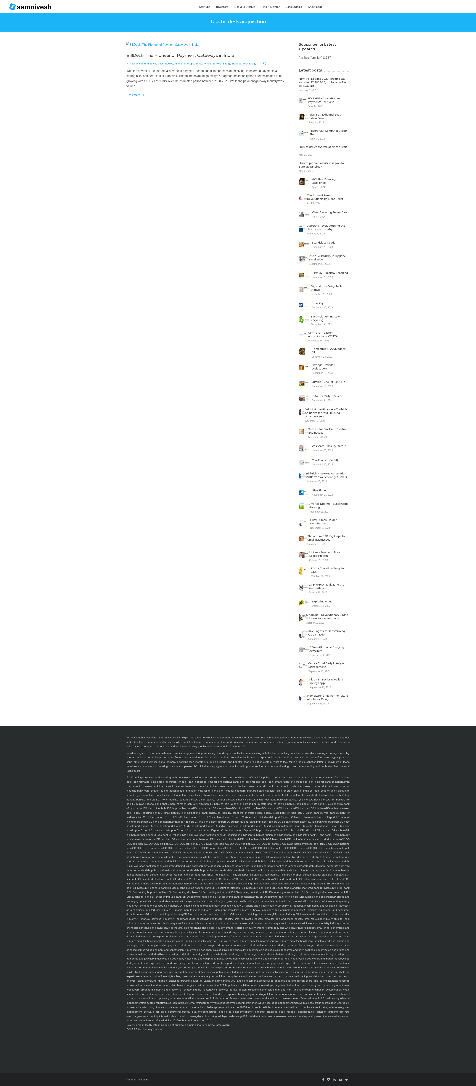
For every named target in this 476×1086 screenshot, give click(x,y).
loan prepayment (308, 994)
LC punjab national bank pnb (149, 803)
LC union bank (204, 799)
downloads (318, 971)
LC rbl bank (148, 817)
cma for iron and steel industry (283, 918)
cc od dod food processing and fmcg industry (180, 963)
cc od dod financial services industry (157, 967)
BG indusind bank (148, 812)
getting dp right (198, 989)
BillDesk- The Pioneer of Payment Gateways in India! (181, 55)
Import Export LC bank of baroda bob (295, 817)
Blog (134, 1036)
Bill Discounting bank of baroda (313, 896)
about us (331, 971)
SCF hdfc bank (217, 874)
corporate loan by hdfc (287, 856)
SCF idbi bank (267, 874)
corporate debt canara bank (279, 865)
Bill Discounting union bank (214, 892)
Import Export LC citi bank (276, 821)
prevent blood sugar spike (289, 1050)
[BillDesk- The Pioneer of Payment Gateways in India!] (206, 44)
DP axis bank (338, 834)
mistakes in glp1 (138, 1045)
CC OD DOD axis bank (294, 848)
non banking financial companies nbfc (175, 766)
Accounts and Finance (143, 63)
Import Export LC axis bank (194, 821)
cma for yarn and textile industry (155, 923)
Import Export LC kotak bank (185, 830)
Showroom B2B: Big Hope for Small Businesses (326, 537)
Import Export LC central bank (302, 825)
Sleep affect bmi (141, 1036)
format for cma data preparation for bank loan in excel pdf (172, 781)
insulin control (276, 1036)
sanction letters (241, 985)
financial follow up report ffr (190, 994)
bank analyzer (205, 976)
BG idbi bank (318, 808)
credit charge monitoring (188, 753)
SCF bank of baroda (220, 883)
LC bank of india (219, 803)
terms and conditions (233, 777)
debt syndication (233, 1002)
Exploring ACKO (322, 601)
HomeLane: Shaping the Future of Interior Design (327, 697)
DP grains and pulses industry (259, 905)
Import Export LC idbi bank (307, 821)
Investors (222, 7)
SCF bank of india (197, 883)
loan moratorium (279, 994)
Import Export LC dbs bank (219, 830)
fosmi (160, 1020)
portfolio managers (291, 737)
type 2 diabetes (209, 1036)
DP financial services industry (154, 918)
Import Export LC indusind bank (264, 825)
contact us (257, 971)
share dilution (188, 998)
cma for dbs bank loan (240, 786)
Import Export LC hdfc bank (173, 817)
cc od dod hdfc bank (328, 839)
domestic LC (316, 998)
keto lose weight (310, 1036)
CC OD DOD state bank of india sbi (237, 852)
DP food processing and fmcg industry (207, 914)
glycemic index (310, 1045)
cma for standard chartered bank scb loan (250, 790)
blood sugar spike (233, 1036)
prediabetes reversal (189, 1054)
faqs (337, 777)
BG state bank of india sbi (284, 812)
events (254, 976)
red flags (222, 1016)
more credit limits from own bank (320, 856)
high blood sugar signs (156, 1050)
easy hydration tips (221, 1036)
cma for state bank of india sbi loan (298, 790)
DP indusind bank (232, 834)
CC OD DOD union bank (178, 848)
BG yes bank (327, 812)
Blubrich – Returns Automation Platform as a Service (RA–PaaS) (326, 475)
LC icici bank (300, 803)
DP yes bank (160, 834)
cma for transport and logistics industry (308, 936)
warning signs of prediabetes (135, 1058)
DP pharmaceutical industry (188, 918)
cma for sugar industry (318, 918)
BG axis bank (331, 803)
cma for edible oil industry (240, 927)
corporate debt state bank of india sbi (289, 870)
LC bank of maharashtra (180, 803)
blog (178, 976)
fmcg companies (146, 746)
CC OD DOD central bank (147, 848)
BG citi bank (239, 808)
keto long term (199, 1036)
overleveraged (235, 1016)
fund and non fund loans (290, 989)
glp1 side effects (210, 1050)
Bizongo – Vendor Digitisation (323, 366)
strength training (321, 1045)
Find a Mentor (270, 7)
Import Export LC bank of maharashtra (155, 821)
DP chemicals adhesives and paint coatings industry (210, 905)
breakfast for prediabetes (140, 1050)
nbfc (234, 737)
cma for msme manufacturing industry (169, 932)
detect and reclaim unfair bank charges (169, 985)
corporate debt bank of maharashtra (187, 874)
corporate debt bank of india (148, 874)
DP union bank (270, 834)
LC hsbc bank (318, 799)
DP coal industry (213, 901)
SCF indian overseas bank (313, 879)
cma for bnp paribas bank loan (226, 781)
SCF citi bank (251, 874)
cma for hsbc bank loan (295, 786)
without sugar (180, 1036)
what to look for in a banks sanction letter (298, 761)
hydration (150, 1036)
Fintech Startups (184, 63)
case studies (189, 976)
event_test (169, 976)
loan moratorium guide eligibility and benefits (215, 761)
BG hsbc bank (286, 808)
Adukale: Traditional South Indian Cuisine (325, 116)
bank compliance (304, 1007)
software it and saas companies (322, 737)
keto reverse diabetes (297, 1036)
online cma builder (270, 976)
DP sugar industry (192, 901)
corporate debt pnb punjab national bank (156, 870)
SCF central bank (263, 879)
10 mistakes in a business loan (262, 1016)
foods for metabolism (263, 1045)
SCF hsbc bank (146, 883)
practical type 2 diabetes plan (237, 1050)
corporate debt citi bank (198, 861)
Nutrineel (129, 1036)
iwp (269, 980)
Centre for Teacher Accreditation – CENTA (322, 334)
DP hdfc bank (307, 830)
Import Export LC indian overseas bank (221, 825)
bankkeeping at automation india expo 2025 (182, 1024)
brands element (184, 777)
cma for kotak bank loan (286, 795)
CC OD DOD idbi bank (183, 843)
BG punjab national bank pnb (195, 812)
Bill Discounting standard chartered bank (295, 887)
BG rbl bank (220, 812)
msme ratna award (219, 1024)
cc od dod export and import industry (321, 958)
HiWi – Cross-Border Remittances (323, 521)
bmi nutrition (286, 1036)
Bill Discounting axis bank (280, 883)
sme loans (140, 761)
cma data (154, 753)
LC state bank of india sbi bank (275, 803)
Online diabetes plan (185, 1045)
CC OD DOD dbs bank (267, 848)
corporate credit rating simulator (300, 976)
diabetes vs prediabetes (254, 1050)
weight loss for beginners (196, 1050)
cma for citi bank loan (212, 786)
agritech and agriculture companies (238, 741)
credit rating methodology (329, 1007)
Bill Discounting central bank (247, 892)
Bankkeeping (134, 777)
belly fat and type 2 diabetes (306, 1050)
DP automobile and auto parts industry (280, 901)
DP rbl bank (175, 834)
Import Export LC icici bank (206, 817)
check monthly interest (154, 1016)
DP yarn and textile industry (240, 901)
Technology (249, 63)
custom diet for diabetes (175, 1054)
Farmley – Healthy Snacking (330, 273)
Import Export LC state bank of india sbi (247, 817)
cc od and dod (216, 994)
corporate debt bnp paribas (197, 870)
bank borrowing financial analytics (157, 980)
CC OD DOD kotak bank (238, 848)
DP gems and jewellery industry (230, 909)
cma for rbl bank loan (210, 790)
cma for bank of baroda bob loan (294, 781)
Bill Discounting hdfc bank (248, 883)
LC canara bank (185, 799)
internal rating (194, 1002)
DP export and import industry (164, 914)
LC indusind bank (242, 799)
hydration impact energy (161, 1036)
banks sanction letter (321, 1011)
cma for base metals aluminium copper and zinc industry (171, 940)
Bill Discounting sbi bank (256, 887)
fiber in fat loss (331, 1045)
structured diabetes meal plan (157, 1054)
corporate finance (173, 757)
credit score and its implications (239, 757)
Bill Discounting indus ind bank (282, 892)
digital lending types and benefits (218, 766)
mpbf (229, 985)
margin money (251, 1002)
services (148, 757)
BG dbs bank (254, 808)
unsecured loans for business (201, 757)
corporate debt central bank (214, 865)
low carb (129, 1045)
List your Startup (244, 7)
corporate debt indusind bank (179, 865)
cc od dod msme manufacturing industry (319, 954)
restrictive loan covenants (276, 998)
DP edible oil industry (289, 905)
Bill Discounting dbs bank (183, 892)
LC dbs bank (150, 799)
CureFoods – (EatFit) (325, 460)
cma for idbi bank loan (325, 786)
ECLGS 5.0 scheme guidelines (144, 1029)
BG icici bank (303, 808)
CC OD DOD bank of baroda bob (277, 852)
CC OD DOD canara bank (208, 848)
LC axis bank (202, 803)
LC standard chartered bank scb (321, 795)
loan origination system (258, 761)
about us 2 (156, 976)
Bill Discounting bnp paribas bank (148, 892)
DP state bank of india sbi (225, 839)
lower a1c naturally (277, 1045)
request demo (232, 971)
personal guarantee (192, 1011)
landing (240, 980)
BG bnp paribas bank (180, 808)
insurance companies (266, 737)
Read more (133, 94)
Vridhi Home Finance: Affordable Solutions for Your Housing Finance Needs (326, 413)
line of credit (253, 1007)
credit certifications (228, 998)
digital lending (255, 994)
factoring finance (154, 1007)
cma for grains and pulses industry (204, 927)
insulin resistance (321, 1036)
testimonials (252, 980)
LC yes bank (302, 799)
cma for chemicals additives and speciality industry (309, 923)
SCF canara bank (286, 874)
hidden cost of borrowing (182, 1016)
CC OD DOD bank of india (312, 852)
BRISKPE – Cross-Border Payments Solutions (324, 100)
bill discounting (253, 989)
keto (193, 1036)
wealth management (218, 737)
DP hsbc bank (145, 834)
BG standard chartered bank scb (248, 812)
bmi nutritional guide (174, 1041)
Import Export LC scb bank (283, 830)
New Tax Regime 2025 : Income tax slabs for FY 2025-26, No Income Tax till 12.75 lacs (322, 82)
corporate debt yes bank (288, 861)
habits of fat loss (159, 1045)
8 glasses (188, 1036)
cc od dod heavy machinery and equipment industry (195, 958)
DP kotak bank (306, 834)
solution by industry (276, 971)
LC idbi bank (334, 799)
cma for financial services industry (227, 940)
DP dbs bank (323, 834)
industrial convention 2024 (210, 985)
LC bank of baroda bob (243, 803)
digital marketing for (194, 737)
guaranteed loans (250, 998)
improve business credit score (310, 1002)
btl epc (275, 980)
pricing (245, 971)
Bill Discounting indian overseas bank (323, 892)
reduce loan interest (174, 1002)
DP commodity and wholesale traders (324, 905)
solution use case (299, 971)
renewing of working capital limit (223, 753)
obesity (154, 1041)
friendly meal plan (221, 1050)
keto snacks (185, 1041)
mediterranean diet (289, 1045)
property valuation (213, 1002)
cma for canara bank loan (148, 786)
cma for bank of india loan (171, 795)
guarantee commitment (159, 856)
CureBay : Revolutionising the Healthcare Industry (326, 227)
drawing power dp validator (196, 980)
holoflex (340, 994)
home (234, 856)
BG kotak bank (168, 812)
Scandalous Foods (323, 242)
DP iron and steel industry (165, 901)
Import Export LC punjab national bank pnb (235, 821)
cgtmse (293, 994)
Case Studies (294, 7)
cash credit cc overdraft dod (292, 757)
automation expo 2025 (232, 1007)
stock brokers (245, 737)
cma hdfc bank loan (267, 786)
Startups (204, 7)
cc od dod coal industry (257, 945)
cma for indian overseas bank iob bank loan (244, 795)
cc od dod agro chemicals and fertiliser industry (268, 954)
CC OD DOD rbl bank (265, 843)
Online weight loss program (201, 1045)
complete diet (215, 1045)
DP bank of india (277, 839)
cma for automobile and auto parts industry (201, 923)
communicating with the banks (261, 753)
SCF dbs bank (225, 879)
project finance (300, 998)
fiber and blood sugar (322, 1050)
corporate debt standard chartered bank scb (241, 870)
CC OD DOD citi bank (157, 843)
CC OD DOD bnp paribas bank (149, 852)
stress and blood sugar (337, 1050)
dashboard (166, 753)
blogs (158, 757)
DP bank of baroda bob (254, 839)
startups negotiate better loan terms (286, 985)
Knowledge (315, 7)
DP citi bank (339, 830)
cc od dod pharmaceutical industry (199, 967)
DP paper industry (284, 914)
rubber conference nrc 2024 (194, 1020)
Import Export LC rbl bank (181, 825)
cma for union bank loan (335, 790)
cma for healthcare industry (306, 940)
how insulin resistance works (271, 1050)
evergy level (252, 1036)
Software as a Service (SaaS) (212, 63)
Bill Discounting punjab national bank (189, 887)
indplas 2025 (170, 1020)
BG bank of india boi (155, 808)
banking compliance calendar (297, 753)
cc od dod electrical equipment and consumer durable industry (263, 958)
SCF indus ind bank (286, 879)
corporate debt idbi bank (227, 861)
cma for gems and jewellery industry (214, 932)
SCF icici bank (335, 874)
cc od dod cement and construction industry (168, 949)
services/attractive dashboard (287, 777)
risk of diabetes (162, 1041)
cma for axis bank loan (259, 781)
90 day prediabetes (182, 1050)
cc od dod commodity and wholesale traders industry (208, 954)
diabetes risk (243, 1036)
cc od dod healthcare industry (238, 967)
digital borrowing (207, 1016)
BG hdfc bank (270, 808)
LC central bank (222, 799)
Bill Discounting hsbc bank (197, 896)
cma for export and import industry (167, 936)
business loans (155, 761)
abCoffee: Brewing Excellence (323, 181)
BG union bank (310, 812)
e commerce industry (273, 741)
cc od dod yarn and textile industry (291, 945)
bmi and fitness (194, 1041)
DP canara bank (288, 834)
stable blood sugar (226, 1045)
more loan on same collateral (256, 856)
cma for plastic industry (248, 918)
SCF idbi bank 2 (181, 879)
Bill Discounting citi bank (311, 883)
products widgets (164, 777)
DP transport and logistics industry (252, 914)
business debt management (276, 1002)
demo (218, 980)
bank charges (299, 1011)
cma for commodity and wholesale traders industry (286, 927)
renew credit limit (207, 998)
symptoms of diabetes (334, 1036)
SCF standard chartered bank (154, 879)
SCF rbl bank (336, 879)
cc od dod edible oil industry (160, 954)
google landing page (161, 945)
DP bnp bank (164, 839)
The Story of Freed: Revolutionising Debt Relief (325, 197)
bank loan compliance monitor (232, 976)
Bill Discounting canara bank (149, 887)
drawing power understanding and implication (306, 766)
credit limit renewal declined (277, 1007)
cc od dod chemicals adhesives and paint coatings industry (290, 949)
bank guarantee (288, 980)
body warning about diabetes (143, 1041)
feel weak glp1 (148, 1045)
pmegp (243, 1011)
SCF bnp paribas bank (204, 879)
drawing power (217, 989)
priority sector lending (321, 985)
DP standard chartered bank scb (191, 839)
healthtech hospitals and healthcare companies (187, 741)
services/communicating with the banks (196, 856)
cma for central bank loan (181, 786)
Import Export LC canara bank (150, 830)
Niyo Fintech (320, 490)
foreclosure (257, 985)
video (197, 777)
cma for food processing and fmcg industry (258, 936)
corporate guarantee (168, 998)
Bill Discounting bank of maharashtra (236, 896)
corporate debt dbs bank (311, 865)
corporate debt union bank (247, 865)
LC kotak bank (166, 799)
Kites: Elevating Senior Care (330, 212)
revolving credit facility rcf (141, 1024)
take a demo (141, 976)
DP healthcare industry (219, 918)
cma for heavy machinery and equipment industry (267, 932)
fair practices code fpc (275, 1011)
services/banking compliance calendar (279, 967)
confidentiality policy (258, 777)
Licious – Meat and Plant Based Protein (325, 554)
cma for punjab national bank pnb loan (173, 790)
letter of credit (143, 994)
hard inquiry (154, 989)
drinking (172, 1036)
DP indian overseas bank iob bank (202, 834)
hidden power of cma (175, 989)
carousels (148, 777)
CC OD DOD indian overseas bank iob (301, 843)
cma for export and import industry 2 (210, 936)
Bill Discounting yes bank (166, 896)
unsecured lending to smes (221, 1011)
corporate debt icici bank (169, 861)
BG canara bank (203, 808)
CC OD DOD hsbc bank (211, 843)
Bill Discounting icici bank (226, 887)
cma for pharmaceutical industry (269, 940)
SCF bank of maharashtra (171, 883)
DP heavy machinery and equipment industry (276, 909)
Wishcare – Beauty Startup (329, 446)
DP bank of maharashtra (301, 839)
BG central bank (222, 808)
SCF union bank (243, 879)
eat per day (236, 1045)
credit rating (332, 998)
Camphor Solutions (145, 737)
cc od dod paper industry (273, 963)
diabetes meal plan (142, 1054)
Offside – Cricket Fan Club (328, 382)
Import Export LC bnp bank (251, 830)
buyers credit (139, 989)
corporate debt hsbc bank (258, 861)
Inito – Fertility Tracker (326, 396)
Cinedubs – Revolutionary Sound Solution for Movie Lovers (327, 616)
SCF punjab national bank (312, 874)
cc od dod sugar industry (228, 945)
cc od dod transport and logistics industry (233, 963)
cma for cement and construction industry (253, 923)
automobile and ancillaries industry (177, 746)
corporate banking (177, 761)
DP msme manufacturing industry (191, 909)
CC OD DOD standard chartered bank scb (192, 852)
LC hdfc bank (316, 803)
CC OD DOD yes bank (238, 843)
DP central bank (252, 834)
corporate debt (267, 757)
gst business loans (144, 998)
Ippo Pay (318, 303)
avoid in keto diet (205, 1041)
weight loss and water (171, 1045)
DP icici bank (324, 830)
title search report (152, 1002)
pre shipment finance (318, 1016)
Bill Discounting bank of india (276, 896)
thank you (228, 980)
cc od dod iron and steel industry (193, 945)
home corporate (210, 777)
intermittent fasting (169, 1050)
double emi (170, 1007)
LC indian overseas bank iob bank (273, 799)
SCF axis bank (235, 874)
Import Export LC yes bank (148, 825)
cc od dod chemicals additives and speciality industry (225, 949)
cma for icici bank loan (202, 795)
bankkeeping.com (136, 753)
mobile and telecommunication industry (221, 746)
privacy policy (214, 971)
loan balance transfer (293, 1016)
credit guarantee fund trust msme (259, 766)
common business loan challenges (198, 1007)
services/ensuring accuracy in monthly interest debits (172, 971)
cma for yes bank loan (140, 795)
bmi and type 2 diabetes (264, 1036)
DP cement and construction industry (157, 905)
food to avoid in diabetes (247, 1045)
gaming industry (296, 741)
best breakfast (300, 1045)
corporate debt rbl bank (317, 861)
